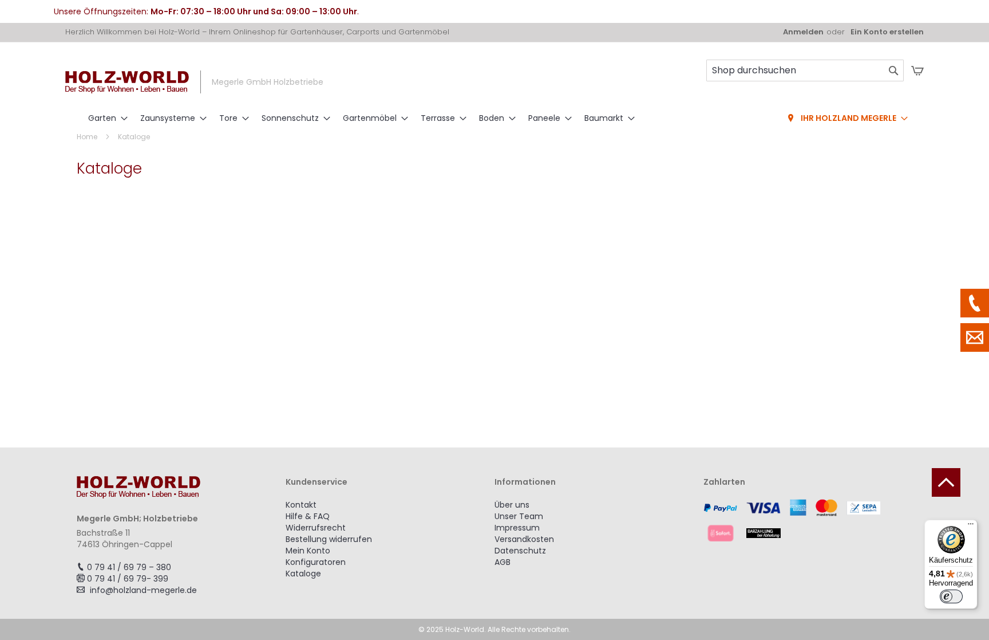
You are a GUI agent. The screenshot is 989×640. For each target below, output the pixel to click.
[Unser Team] (974, 303)
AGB (502, 562)
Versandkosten (524, 539)
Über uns (511, 505)
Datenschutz (520, 550)
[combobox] (805, 70)
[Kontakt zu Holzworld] (974, 337)
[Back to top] (946, 482)
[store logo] (127, 82)
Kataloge (303, 573)
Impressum (517, 527)
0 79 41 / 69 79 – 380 (129, 567)
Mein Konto (308, 550)
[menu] (494, 118)
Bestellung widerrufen (329, 539)
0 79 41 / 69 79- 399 (127, 578)
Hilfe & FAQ (308, 516)
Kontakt (301, 505)
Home (88, 137)
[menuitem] (104, 118)
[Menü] (971, 526)
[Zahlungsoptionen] (807, 520)
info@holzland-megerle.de (143, 590)
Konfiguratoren (316, 562)
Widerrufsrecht (316, 527)
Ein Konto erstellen (887, 32)
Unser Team (518, 516)
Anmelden (803, 32)
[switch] (951, 596)
